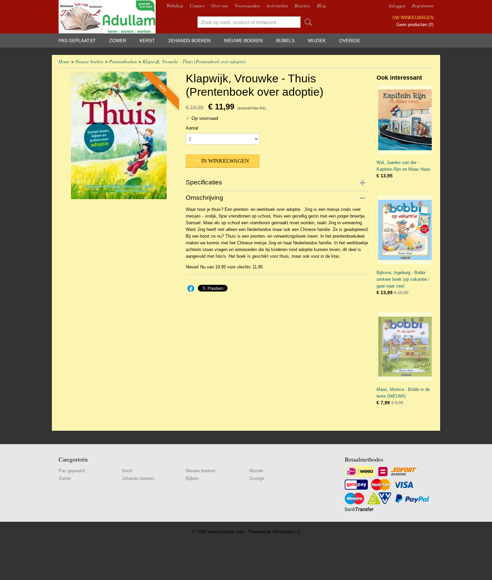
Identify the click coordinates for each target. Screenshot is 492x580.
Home (64, 61)
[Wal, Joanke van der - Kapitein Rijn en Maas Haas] (405, 119)
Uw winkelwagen (412, 17)
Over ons (219, 5)
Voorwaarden (247, 5)
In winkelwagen (225, 161)
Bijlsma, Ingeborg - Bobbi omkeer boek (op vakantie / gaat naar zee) (403, 279)
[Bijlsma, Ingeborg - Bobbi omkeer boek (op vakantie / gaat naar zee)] (405, 229)
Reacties (302, 5)
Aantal (192, 128)
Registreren (422, 5)
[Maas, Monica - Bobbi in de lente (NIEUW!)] (405, 346)
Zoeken (307, 22)
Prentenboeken (123, 61)
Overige (349, 40)
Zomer (117, 40)
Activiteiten (277, 5)
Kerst (147, 40)
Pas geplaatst (77, 40)
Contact (197, 5)
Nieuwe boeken (243, 40)
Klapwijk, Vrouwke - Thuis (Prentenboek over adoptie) (194, 61)
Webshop (174, 5)
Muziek (317, 40)
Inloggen (397, 5)
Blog (321, 5)
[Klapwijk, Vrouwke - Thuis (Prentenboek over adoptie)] (119, 135)
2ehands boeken (189, 40)
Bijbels (285, 40)
